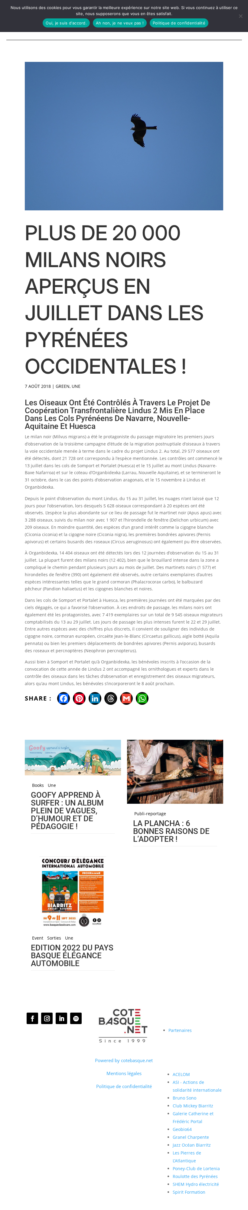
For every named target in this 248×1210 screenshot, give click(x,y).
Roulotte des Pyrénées (195, 1176)
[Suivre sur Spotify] (76, 1018)
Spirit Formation (189, 1192)
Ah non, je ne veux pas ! (120, 23)
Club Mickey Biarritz (193, 1106)
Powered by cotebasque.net (124, 1060)
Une (76, 386)
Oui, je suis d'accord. (66, 23)
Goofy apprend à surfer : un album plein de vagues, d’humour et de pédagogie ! (67, 810)
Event (37, 938)
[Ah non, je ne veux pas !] (240, 16)
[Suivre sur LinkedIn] (61, 1018)
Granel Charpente (191, 1137)
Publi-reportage (150, 813)
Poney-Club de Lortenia (196, 1168)
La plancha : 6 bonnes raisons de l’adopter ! (171, 831)
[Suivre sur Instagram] (47, 1018)
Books (38, 785)
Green (63, 386)
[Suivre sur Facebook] (32, 1018)
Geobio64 (182, 1129)
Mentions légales (124, 1073)
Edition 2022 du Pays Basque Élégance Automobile (72, 955)
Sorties (54, 938)
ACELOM (181, 1074)
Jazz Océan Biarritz (192, 1145)
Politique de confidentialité (124, 1086)
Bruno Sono (184, 1098)
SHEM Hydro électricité (196, 1184)
